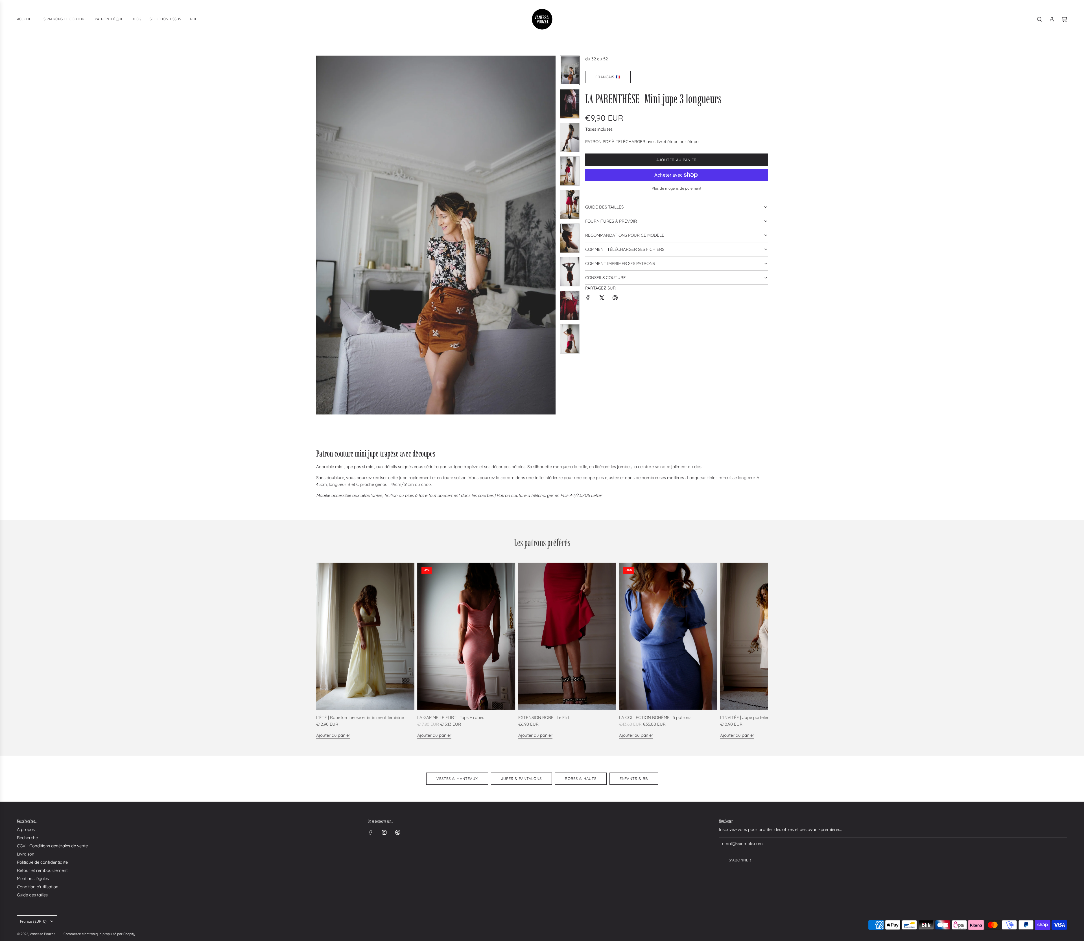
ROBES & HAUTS (580, 778)
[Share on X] (601, 298)
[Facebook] (370, 832)
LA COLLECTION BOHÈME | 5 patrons (655, 717)
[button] (320, 235)
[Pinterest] (398, 832)
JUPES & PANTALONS (521, 778)
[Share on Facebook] (588, 298)
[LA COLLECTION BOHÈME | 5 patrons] (668, 636)
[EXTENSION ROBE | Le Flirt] (567, 636)
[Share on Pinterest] (615, 298)
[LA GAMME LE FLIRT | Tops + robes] (466, 636)
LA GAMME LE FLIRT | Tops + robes (450, 717)
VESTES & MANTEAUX (457, 778)
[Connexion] (1052, 19)
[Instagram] (384, 832)
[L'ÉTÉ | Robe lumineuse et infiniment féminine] (365, 636)
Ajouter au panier (333, 735)
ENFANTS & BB (634, 778)
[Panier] (1064, 19)
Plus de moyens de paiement (676, 188)
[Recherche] (1039, 19)
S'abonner (740, 860)
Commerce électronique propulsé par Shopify (99, 934)
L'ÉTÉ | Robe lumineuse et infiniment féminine (360, 717)
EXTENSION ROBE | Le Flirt (543, 717)
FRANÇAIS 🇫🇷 (607, 76)
